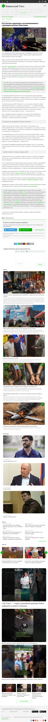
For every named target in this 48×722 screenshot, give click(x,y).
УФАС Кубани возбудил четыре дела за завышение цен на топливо (19, 328)
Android (23, 193)
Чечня (12, 14)
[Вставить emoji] (27, 251)
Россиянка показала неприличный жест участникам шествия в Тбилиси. (37, 696)
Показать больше (24, 701)
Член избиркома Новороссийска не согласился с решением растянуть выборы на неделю (22, 394)
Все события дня (42, 541)
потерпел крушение (20, 173)
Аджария (7, 9)
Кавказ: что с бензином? (8, 16)
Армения (22, 9)
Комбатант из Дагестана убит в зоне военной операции (33, 532)
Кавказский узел (12, 66)
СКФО (40, 12)
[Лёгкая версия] (7, 1)
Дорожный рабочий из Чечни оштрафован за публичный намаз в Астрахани (12, 561)
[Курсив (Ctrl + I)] (18, 251)
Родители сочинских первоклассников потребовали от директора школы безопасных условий (23, 295)
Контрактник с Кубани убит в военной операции (34, 538)
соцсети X (17, 200)
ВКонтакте (41, 202)
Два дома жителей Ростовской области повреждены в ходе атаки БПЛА (12, 532)
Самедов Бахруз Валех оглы (10, 461)
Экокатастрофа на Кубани (40, 16)
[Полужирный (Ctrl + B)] (16, 251)
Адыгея (11, 9)
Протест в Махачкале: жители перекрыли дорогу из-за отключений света (19, 643)
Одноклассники (8, 204)
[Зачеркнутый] (23, 251)
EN (4, 1)
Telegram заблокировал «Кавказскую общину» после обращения (9, 695)
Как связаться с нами (13, 711)
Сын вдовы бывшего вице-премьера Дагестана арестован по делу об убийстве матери (13, 526)
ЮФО (29, 14)
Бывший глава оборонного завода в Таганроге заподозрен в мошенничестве (12, 538)
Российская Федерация (14, 12)
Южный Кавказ (24, 14)
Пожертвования (26, 711)
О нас (3, 711)
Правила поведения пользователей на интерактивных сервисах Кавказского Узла (28, 717)
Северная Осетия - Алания (33, 12)
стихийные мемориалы (33, 179)
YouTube (17, 202)
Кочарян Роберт (7, 489)
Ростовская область (23, 12)
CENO (9, 192)
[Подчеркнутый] (21, 251)
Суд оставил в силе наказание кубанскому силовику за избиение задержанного (35, 561)
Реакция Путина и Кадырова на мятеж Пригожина (17, 91)
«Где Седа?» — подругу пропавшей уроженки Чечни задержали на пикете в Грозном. (23, 604)
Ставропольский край (6, 14)
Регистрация (20, 263)
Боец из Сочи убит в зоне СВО (10, 358)
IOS (27, 193)
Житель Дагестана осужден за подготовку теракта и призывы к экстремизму (35, 525)
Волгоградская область (38, 9)
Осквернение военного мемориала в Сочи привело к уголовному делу (20, 386)
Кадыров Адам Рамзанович (9, 516)
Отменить (40, 264)
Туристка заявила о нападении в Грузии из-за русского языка (23, 695)
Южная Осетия (17, 14)
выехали (21, 76)
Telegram (21, 190)
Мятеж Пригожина (32, 186)
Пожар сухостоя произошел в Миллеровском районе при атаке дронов (20, 426)
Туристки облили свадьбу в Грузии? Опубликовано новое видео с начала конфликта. (22, 679)
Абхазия (3, 9)
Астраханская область (29, 9)
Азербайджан (16, 9)
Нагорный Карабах (5, 12)
